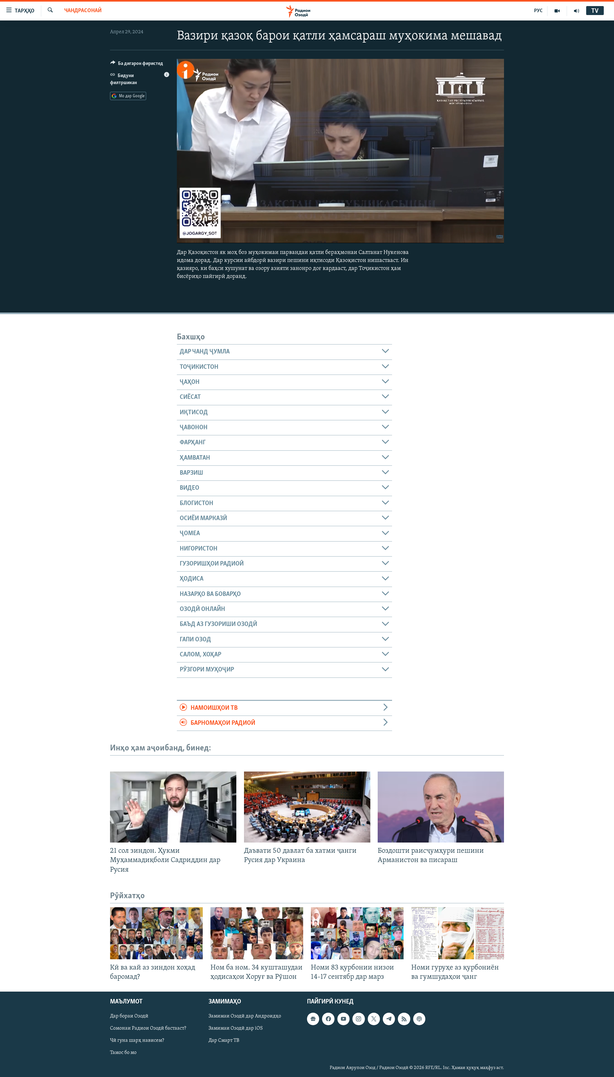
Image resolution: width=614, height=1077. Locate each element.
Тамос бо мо (123, 1052)
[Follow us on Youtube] (343, 1019)
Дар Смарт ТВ (224, 1040)
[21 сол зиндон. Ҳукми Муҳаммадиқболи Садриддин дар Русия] (173, 807)
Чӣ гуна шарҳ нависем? (137, 1040)
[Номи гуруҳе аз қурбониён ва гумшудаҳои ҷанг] (457, 933)
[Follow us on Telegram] (389, 1019)
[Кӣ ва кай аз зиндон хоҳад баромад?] (156, 933)
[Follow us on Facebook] (328, 1019)
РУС (538, 10)
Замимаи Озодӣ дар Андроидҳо (245, 1016)
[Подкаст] (419, 1019)
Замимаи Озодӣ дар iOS (236, 1028)
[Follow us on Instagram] (358, 1019)
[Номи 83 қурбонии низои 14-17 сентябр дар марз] (357, 933)
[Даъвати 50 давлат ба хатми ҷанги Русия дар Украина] (307, 807)
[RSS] (404, 1019)
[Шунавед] (576, 11)
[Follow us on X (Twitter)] (374, 1019)
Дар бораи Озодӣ (129, 1016)
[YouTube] (557, 11)
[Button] (136, 65)
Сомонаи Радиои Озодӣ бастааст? (148, 1028)
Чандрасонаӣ (83, 11)
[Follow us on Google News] (313, 1019)
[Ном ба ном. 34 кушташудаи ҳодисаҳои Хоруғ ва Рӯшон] (256, 933)
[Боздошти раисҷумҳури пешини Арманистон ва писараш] (441, 807)
